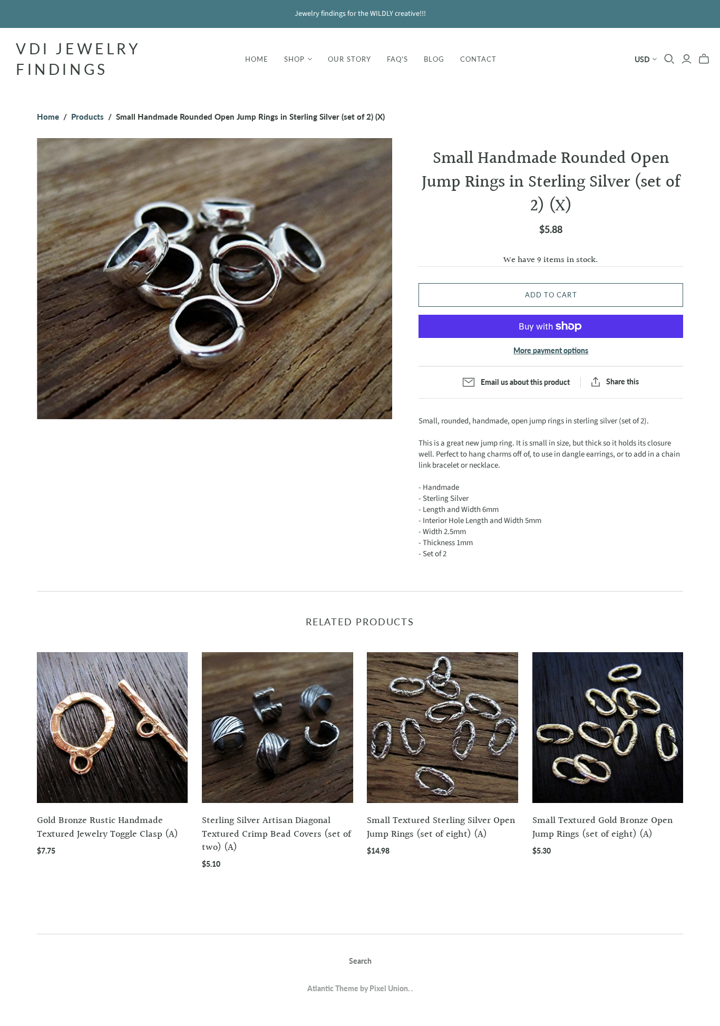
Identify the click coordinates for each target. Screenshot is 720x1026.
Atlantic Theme (332, 988)
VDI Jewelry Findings (78, 59)
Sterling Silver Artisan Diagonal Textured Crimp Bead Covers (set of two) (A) (276, 834)
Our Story (349, 59)
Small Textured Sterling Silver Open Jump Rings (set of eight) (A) (441, 827)
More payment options (550, 350)
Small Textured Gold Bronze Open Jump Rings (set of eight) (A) (602, 827)
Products (87, 116)
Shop (294, 59)
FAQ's (397, 59)
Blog (434, 59)
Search (360, 960)
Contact (478, 59)
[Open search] (669, 59)
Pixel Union (388, 988)
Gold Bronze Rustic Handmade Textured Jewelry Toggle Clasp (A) (107, 827)
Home (256, 59)
